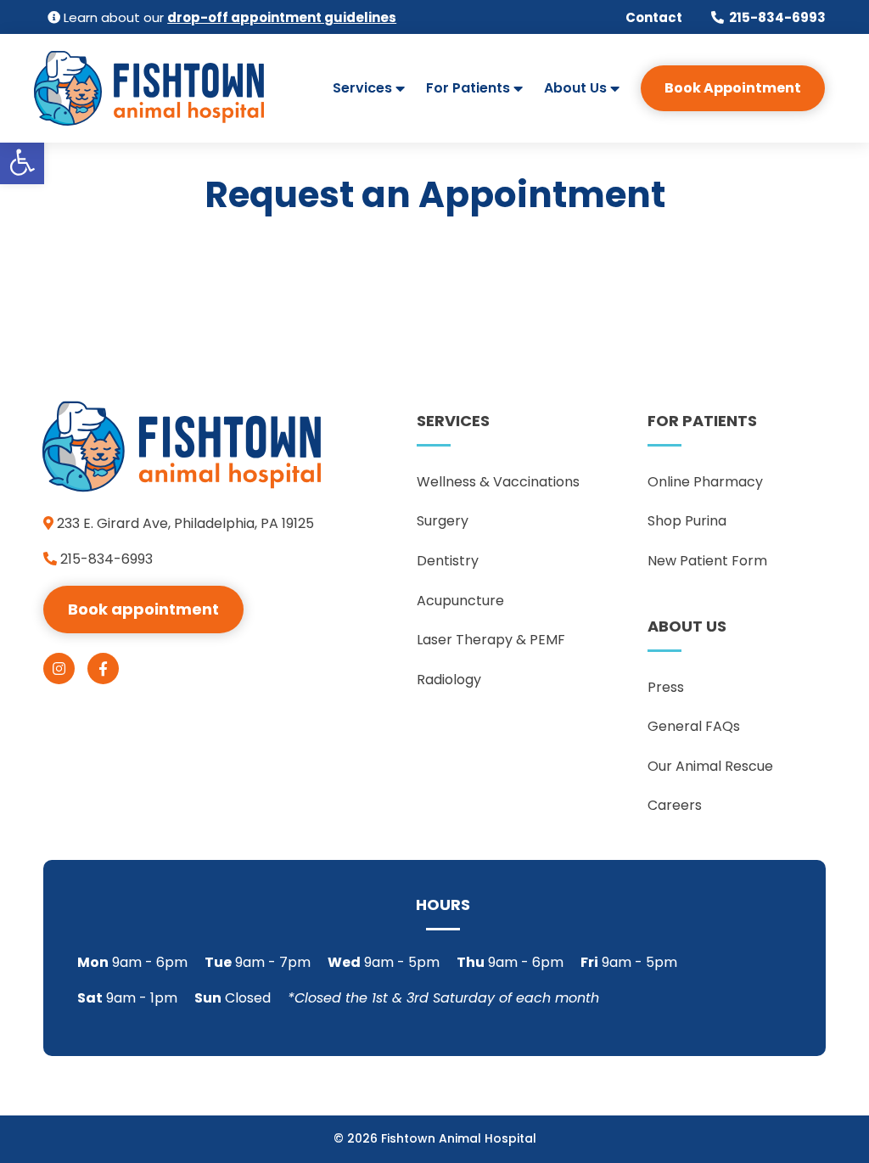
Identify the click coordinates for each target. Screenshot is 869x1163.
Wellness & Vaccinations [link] (498, 482)
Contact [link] (653, 17)
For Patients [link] (468, 90)
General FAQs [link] (694, 726)
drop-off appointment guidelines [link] (281, 17)
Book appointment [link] (143, 609)
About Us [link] (575, 90)
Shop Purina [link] (687, 521)
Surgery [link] (442, 521)
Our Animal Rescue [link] (710, 766)
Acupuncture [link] (460, 600)
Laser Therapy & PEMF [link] (491, 639)
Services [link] (362, 90)
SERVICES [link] (453, 420)
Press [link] (666, 687)
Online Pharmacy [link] (705, 482)
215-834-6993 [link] (777, 17)
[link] (22, 162)
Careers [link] (675, 805)
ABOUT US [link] (687, 626)
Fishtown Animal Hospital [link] (458, 1138)
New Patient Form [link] (707, 560)
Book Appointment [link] (732, 88)
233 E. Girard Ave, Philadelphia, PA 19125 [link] (183, 523)
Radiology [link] (449, 679)
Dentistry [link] (448, 560)
